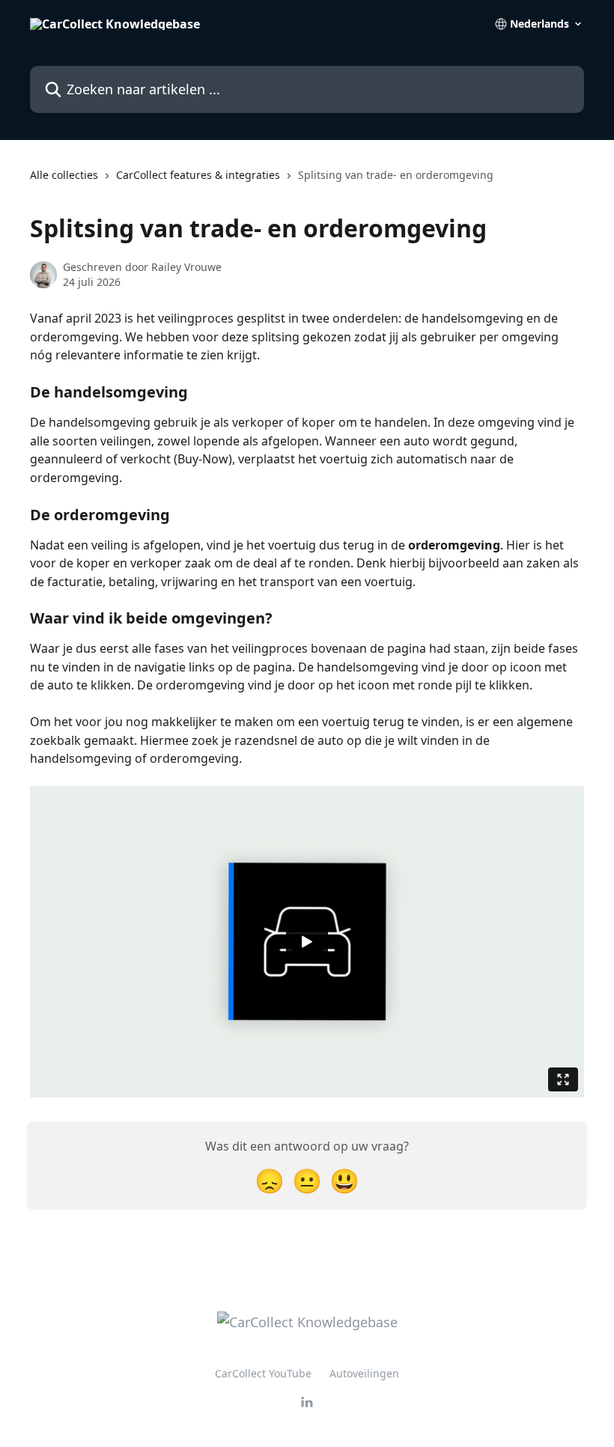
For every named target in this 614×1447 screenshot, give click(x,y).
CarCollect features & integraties (198, 175)
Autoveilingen (364, 1373)
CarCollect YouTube (263, 1373)
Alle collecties (64, 175)
